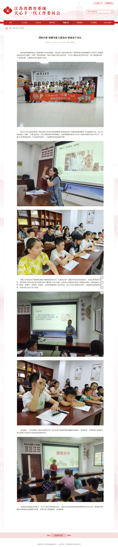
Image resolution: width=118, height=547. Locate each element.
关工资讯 (24, 22)
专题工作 (66, 22)
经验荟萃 (80, 22)
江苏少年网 (107, 22)
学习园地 (94, 22)
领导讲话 (52, 22)
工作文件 (38, 22)
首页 (10, 22)
